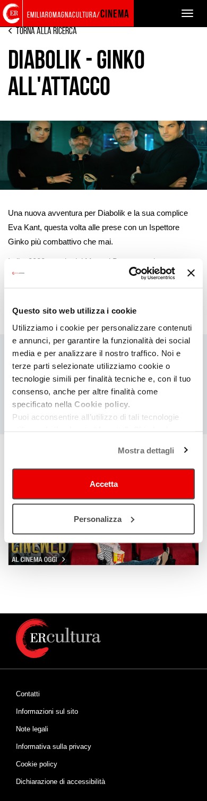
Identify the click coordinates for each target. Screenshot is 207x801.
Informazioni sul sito (47, 711)
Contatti (28, 694)
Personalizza (98, 518)
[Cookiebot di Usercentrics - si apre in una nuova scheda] (131, 273)
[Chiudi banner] (191, 273)
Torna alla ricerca (46, 31)
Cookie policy (36, 764)
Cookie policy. (102, 403)
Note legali (32, 729)
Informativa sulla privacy (53, 747)
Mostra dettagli (146, 449)
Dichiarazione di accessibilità (60, 782)
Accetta (104, 483)
